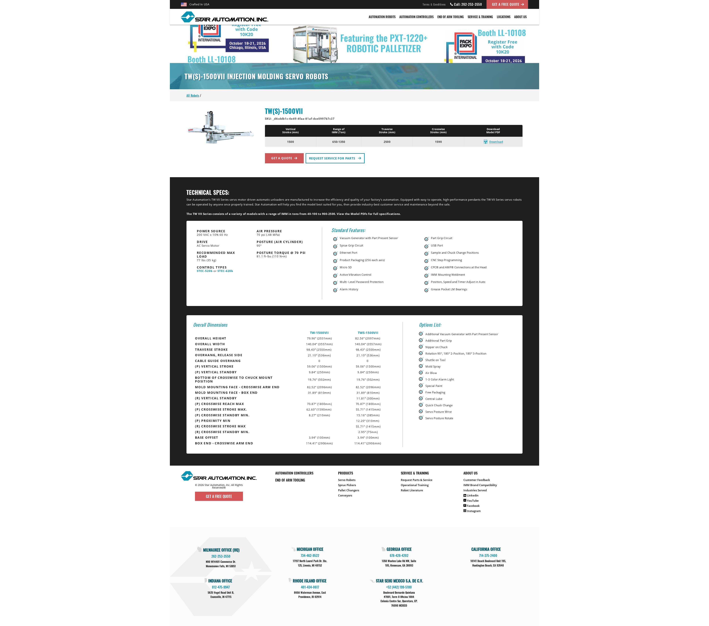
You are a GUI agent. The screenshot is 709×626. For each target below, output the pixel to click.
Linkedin (472, 495)
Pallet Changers (348, 490)
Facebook (473, 506)
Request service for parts (332, 158)
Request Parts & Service (416, 480)
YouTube (472, 500)
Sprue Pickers (347, 485)
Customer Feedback (476, 480)
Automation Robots (382, 16)
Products (345, 472)
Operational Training (415, 485)
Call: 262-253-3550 (468, 4)
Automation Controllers (416, 16)
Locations (503, 16)
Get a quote (281, 158)
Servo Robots (346, 480)
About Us (520, 16)
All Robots (192, 95)
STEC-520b (205, 271)
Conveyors (345, 495)
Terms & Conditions (434, 4)
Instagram (473, 511)
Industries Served (475, 490)
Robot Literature (412, 490)
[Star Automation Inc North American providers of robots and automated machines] (219, 482)
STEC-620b (225, 271)
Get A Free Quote (505, 4)
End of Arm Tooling (450, 16)
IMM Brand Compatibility (480, 485)
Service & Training (480, 16)
